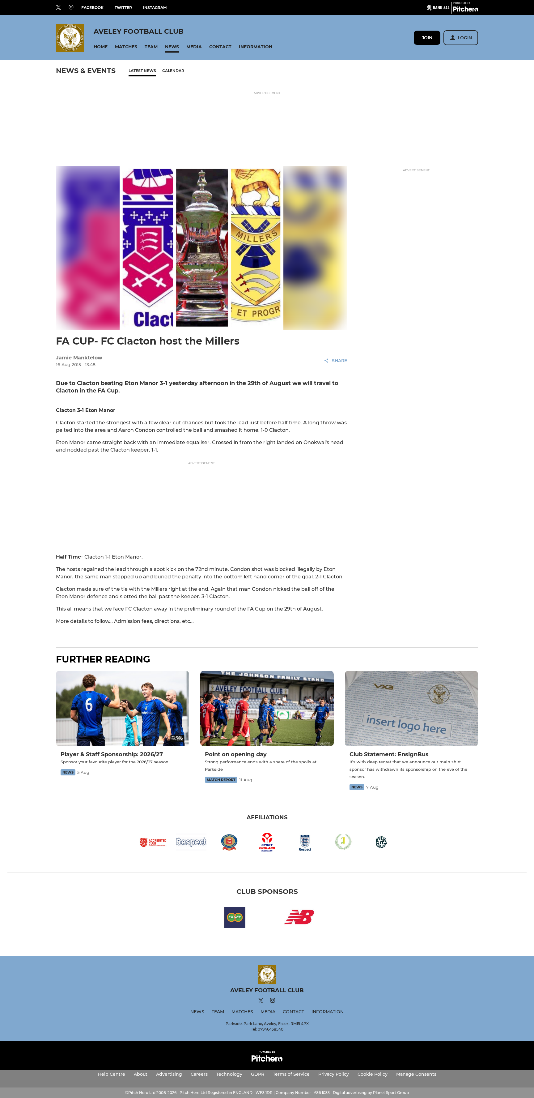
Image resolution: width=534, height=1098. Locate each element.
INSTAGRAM (155, 7)
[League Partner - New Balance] (299, 918)
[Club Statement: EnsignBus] (411, 708)
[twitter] (58, 7)
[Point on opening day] (266, 708)
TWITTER (123, 7)
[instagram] (71, 7)
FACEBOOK (92, 7)
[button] (100, 47)
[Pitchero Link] (465, 10)
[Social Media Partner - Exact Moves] (235, 918)
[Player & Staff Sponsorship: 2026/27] (122, 708)
